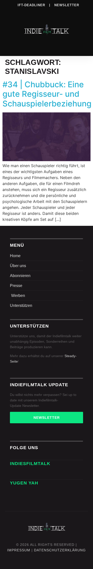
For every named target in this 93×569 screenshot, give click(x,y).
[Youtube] (77, 12)
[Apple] (56, 12)
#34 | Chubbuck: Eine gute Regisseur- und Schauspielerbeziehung (47, 94)
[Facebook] (16, 12)
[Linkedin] (36, 12)
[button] (46, 45)
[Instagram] (26, 12)
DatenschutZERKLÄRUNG (60, 550)
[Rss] (66, 12)
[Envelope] (15, 473)
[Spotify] (46, 12)
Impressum (18, 550)
